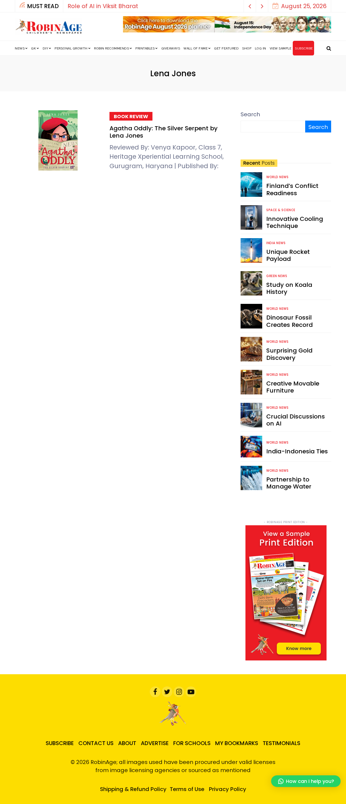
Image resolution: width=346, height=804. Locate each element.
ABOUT (127, 743)
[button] (250, 6)
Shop (246, 48)
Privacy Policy (227, 789)
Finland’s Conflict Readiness (292, 189)
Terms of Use (187, 789)
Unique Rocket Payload (288, 255)
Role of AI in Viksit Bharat (103, 6)
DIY (45, 48)
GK (33, 48)
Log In (260, 48)
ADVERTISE (155, 743)
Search (250, 114)
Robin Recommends (111, 48)
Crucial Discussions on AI (295, 420)
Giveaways (170, 48)
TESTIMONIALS (281, 743)
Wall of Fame (196, 48)
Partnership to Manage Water (288, 483)
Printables (145, 48)
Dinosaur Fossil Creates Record (289, 321)
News (20, 48)
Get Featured (226, 48)
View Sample (281, 48)
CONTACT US (96, 743)
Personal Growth (71, 48)
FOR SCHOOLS (192, 743)
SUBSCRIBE (304, 48)
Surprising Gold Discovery (289, 354)
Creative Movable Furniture (292, 387)
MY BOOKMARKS (236, 743)
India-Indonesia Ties (297, 451)
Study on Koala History (289, 288)
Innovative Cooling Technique (294, 222)
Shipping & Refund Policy (133, 789)
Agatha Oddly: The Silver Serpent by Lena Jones (163, 131)
